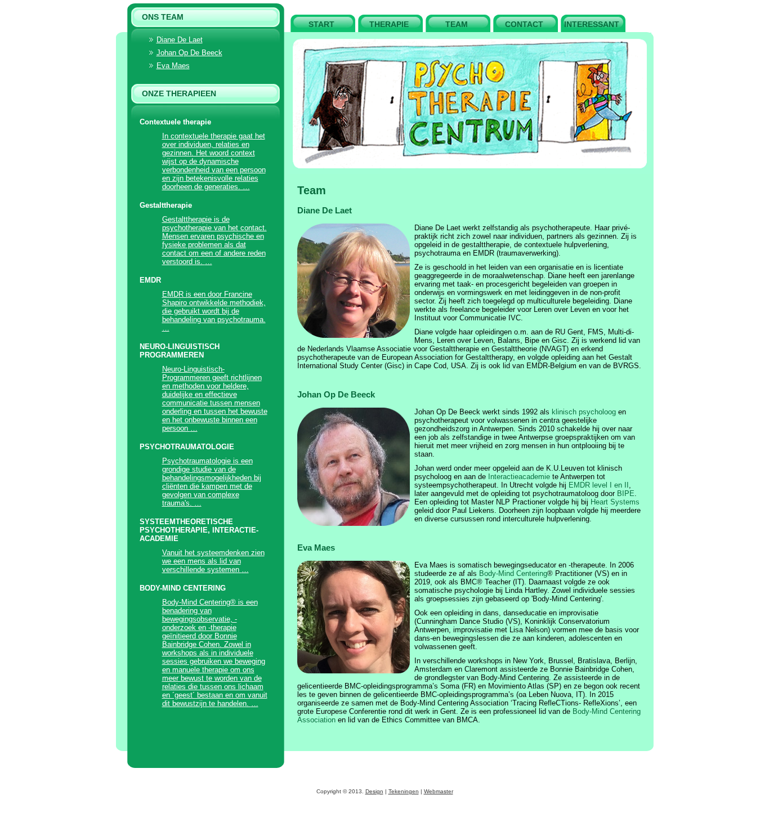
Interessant (591, 24)
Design (374, 791)
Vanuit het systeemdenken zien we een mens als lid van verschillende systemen (213, 561)
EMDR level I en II (599, 485)
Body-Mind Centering (513, 573)
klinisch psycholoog (584, 412)
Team (456, 24)
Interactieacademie (519, 476)
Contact (524, 24)
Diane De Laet (324, 210)
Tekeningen (403, 791)
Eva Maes (316, 547)
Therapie (389, 24)
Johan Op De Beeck (336, 394)
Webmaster (438, 791)
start (321, 24)
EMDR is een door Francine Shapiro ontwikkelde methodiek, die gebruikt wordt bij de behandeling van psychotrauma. (214, 307)
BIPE (625, 493)
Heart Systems (615, 502)
